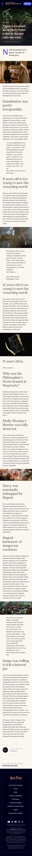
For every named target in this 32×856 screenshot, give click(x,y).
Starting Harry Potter (15, 813)
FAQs (15, 792)
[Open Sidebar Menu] (2, 3)
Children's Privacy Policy (15, 806)
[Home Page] (10, 4)
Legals (15, 810)
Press (15, 789)
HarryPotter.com (14, 829)
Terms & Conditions (15, 796)
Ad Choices (15, 799)
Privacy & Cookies (15, 803)
